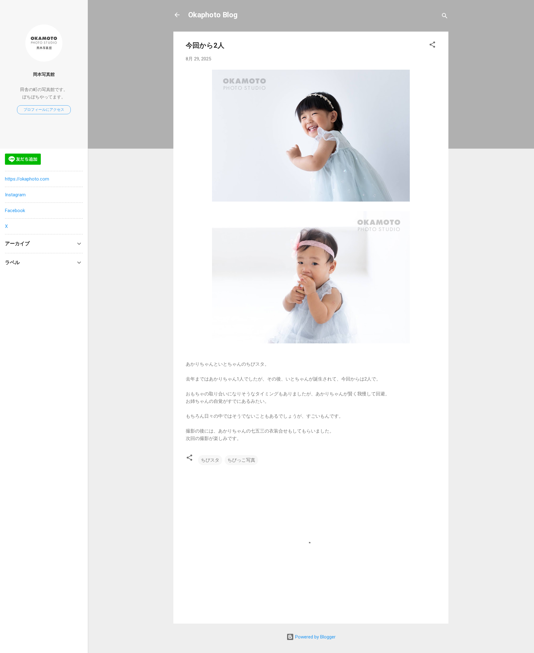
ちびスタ (210, 460)
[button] (432, 45)
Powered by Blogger (315, 637)
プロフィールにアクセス (43, 109)
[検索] (444, 16)
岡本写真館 (44, 74)
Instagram (15, 195)
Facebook (15, 210)
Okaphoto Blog (213, 15)
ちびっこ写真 (241, 460)
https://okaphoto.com (27, 179)
